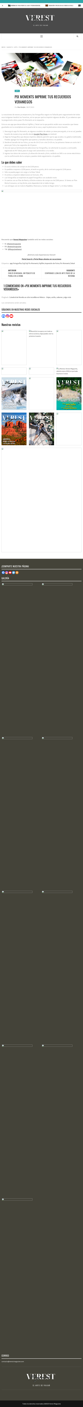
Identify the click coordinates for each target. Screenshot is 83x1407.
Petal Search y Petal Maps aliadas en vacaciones (41, 259)
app (11, 263)
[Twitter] (13, 572)
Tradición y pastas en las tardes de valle (51, 5)
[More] (17, 572)
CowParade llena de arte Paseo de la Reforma (60, 273)
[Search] (77, 36)
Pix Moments (65, 263)
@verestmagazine (14, 244)
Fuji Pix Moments (31, 263)
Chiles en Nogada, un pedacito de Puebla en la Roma (21, 273)
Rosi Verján (22, 107)
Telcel (72, 263)
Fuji (23, 263)
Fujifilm (41, 263)
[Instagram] (7, 316)
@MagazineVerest (15, 249)
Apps (17, 91)
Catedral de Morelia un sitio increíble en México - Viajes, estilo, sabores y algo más (40, 297)
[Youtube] (10, 572)
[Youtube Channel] (11, 316)
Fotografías (17, 263)
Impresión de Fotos (52, 263)
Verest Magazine (20, 239)
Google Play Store (40, 134)
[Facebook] (3, 316)
